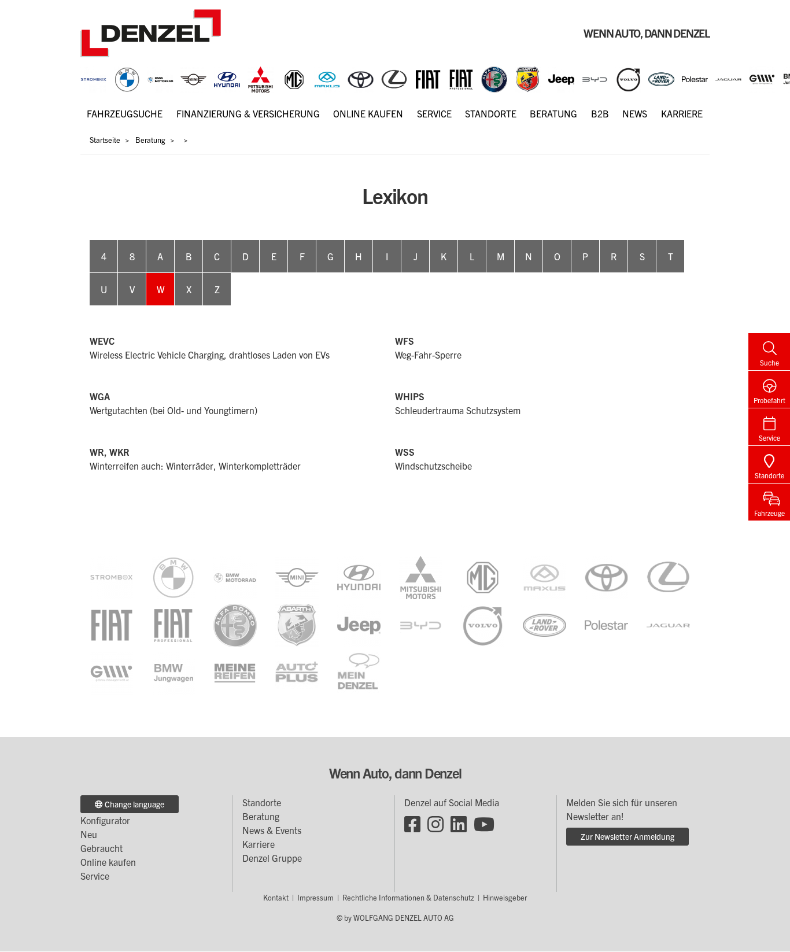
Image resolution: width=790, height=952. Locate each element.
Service (434, 113)
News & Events (271, 830)
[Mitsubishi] (261, 78)
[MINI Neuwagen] (297, 576)
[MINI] (193, 78)
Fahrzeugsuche (125, 113)
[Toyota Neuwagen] (606, 576)
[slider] (395, 80)
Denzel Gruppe (272, 858)
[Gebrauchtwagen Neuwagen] (762, 78)
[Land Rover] (661, 78)
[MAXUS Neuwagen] (544, 576)
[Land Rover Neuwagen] (544, 624)
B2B (600, 113)
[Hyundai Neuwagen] (359, 576)
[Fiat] (428, 78)
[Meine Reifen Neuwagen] (235, 672)
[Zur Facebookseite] (412, 823)
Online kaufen (368, 113)
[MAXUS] (327, 78)
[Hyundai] (227, 78)
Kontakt (276, 897)
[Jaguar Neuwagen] (668, 624)
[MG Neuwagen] (482, 576)
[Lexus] (394, 78)
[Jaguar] (728, 78)
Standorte (490, 113)
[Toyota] (361, 78)
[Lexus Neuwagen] (668, 576)
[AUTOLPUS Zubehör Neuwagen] (297, 672)
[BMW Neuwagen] (173, 576)
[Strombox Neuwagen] (93, 78)
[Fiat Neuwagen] (111, 624)
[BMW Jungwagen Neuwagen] (173, 672)
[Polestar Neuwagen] (606, 624)
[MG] (294, 78)
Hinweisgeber (505, 897)
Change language (133, 804)
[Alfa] (494, 78)
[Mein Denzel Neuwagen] (359, 672)
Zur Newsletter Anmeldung (627, 836)
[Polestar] (695, 78)
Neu (88, 834)
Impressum (315, 897)
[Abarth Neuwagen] (297, 624)
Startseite (105, 140)
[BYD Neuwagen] (420, 624)
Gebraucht (101, 848)
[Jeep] (561, 78)
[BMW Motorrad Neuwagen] (235, 576)
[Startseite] (150, 32)
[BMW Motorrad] (160, 78)
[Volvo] (628, 78)
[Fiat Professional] (461, 78)
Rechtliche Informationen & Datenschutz (408, 897)
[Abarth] (528, 78)
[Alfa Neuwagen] (235, 624)
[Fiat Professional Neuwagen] (173, 624)
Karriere (682, 113)
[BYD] (595, 78)
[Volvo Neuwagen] (482, 624)
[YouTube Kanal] (484, 823)
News (634, 113)
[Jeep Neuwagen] (359, 624)
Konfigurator (105, 820)
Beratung (553, 113)
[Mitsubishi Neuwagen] (420, 576)
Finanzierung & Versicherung (248, 113)
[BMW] (127, 78)
